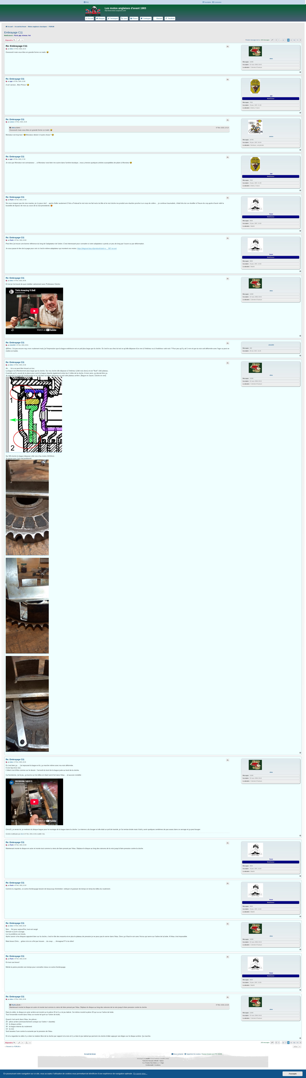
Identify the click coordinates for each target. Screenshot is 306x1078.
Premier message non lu (253, 40)
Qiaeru (162, 1060)
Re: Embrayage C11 (16, 46)
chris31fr (271, 345)
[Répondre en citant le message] (227, 46)
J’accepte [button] (293, 1074)
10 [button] (294, 40)
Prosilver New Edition (151, 1063)
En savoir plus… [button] (140, 1074)
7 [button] (285, 40)
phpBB (147, 1058)
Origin (162, 1063)
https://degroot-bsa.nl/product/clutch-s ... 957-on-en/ (97, 248)
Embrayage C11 (13, 32)
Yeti (29, 35)
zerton (271, 136)
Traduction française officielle (150, 1060)
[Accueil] (94, 10)
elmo (271, 58)
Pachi (16, 35)
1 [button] (278, 40)
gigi (20, 35)
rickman (24, 35)
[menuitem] (86, 2)
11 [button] (297, 40)
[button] (272, 40)
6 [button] (283, 40)
